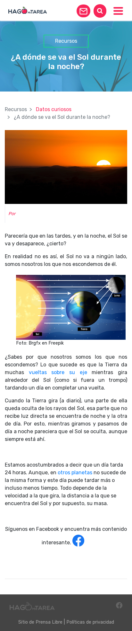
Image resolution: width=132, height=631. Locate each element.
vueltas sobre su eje (55, 372)
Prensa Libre (49, 622)
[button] (83, 10)
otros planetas (75, 472)
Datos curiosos (53, 109)
